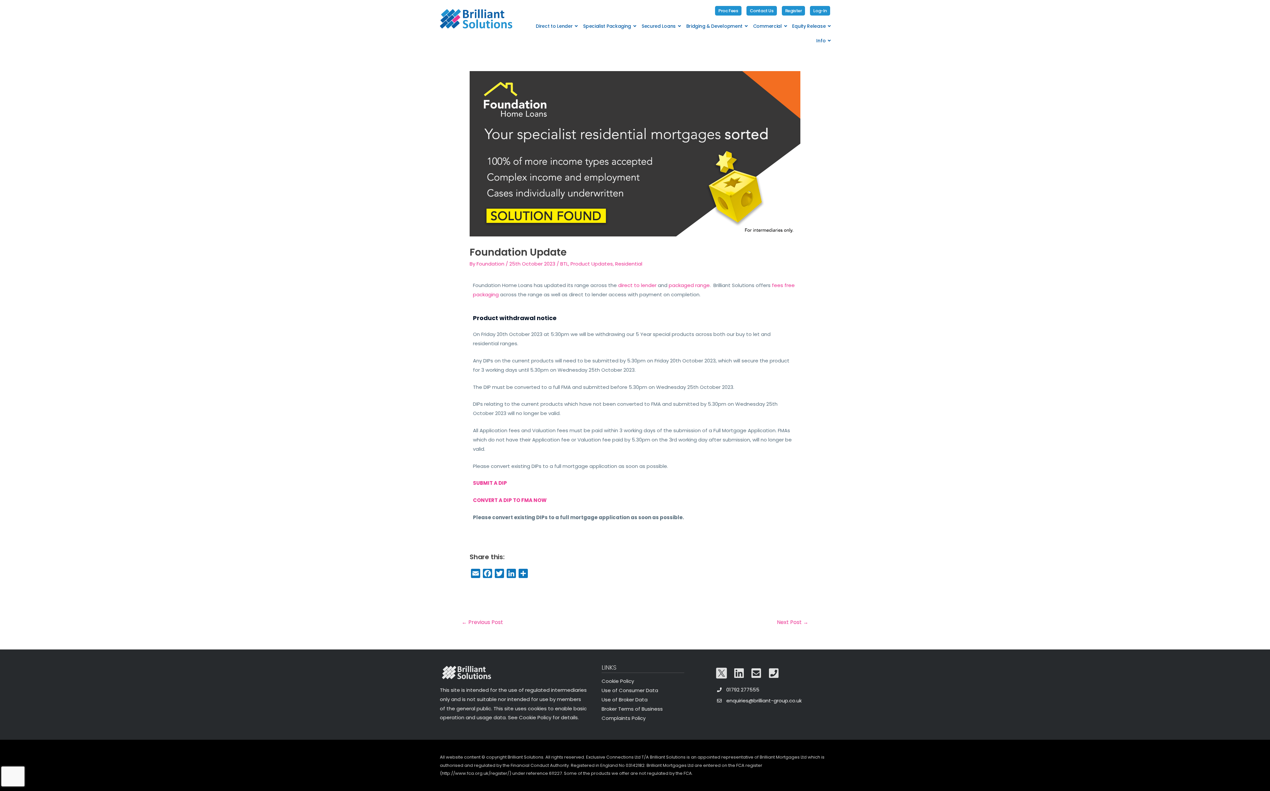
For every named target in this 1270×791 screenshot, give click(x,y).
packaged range (689, 285)
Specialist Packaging (607, 26)
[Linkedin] (739, 673)
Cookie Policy (618, 681)
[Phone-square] (774, 673)
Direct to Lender (554, 26)
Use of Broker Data (625, 699)
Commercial (767, 26)
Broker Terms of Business (632, 708)
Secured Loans (659, 26)
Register (793, 11)
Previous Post (482, 622)
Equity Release (809, 26)
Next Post (792, 622)
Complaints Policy (624, 718)
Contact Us (762, 11)
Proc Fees (728, 11)
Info (821, 40)
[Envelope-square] (756, 673)
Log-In (820, 11)
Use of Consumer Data (630, 690)
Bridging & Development (714, 26)
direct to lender (637, 285)
